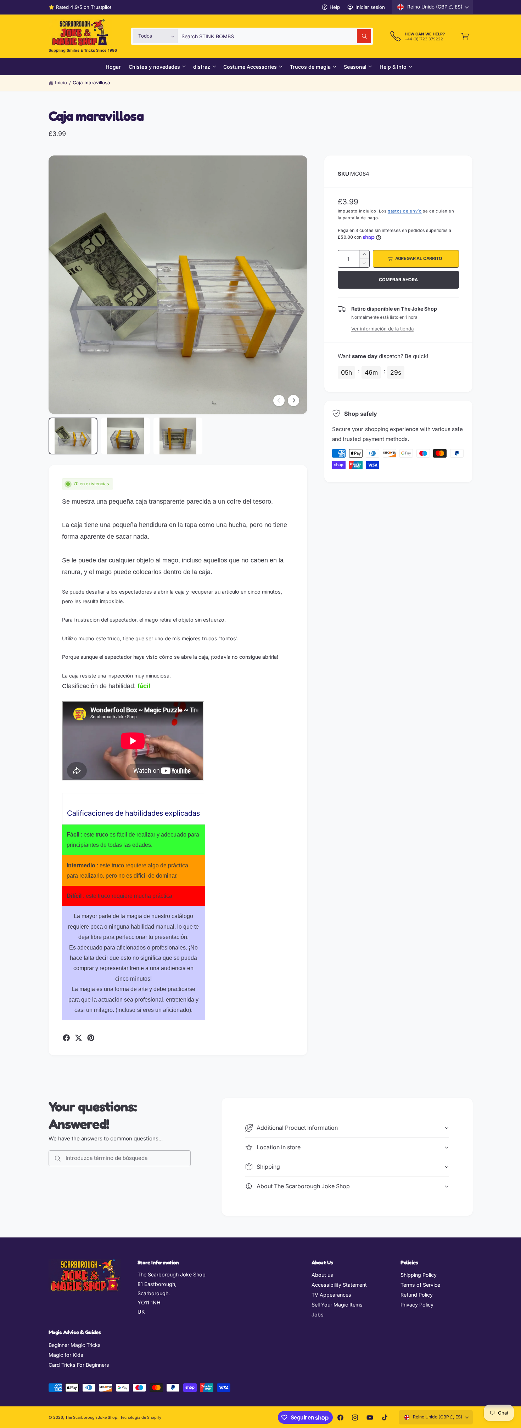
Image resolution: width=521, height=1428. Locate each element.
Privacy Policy (416, 1305)
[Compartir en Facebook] (66, 1037)
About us (322, 1275)
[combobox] (276, 36)
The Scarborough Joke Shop (91, 1417)
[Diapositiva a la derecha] (293, 400)
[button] (465, 36)
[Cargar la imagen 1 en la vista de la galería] (73, 436)
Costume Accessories (250, 67)
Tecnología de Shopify (140, 1417)
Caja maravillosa (91, 82)
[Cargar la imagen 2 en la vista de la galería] (125, 436)
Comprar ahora (398, 279)
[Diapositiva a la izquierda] (279, 400)
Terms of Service (420, 1285)
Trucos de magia (310, 67)
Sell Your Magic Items (337, 1305)
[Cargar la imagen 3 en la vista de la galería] (178, 436)
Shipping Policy (418, 1275)
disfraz (201, 67)
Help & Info (393, 67)
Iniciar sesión (370, 7)
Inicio (61, 82)
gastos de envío (405, 211)
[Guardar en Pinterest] (90, 1037)
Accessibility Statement (339, 1285)
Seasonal (355, 67)
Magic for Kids (66, 1355)
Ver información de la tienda (382, 329)
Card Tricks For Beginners (79, 1365)
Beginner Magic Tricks (75, 1345)
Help (335, 7)
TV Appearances (331, 1295)
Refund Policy (416, 1295)
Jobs (318, 1314)
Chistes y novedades (154, 67)
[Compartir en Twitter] (78, 1037)
